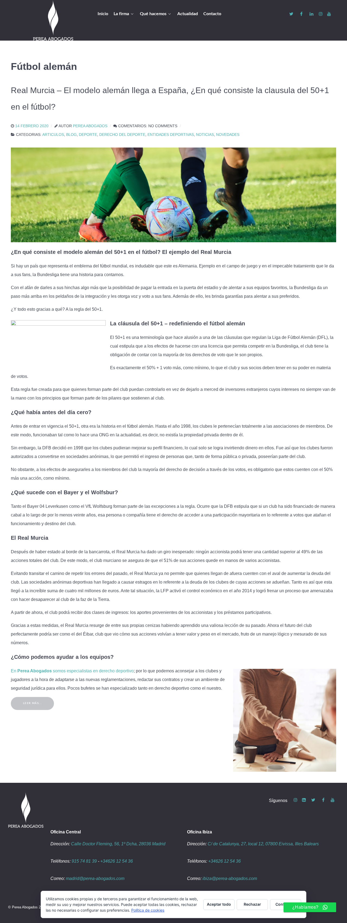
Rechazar (252, 904)
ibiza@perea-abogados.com (230, 878)
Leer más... (32, 703)
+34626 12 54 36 (116, 861)
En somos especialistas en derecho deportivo (72, 671)
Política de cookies (147, 910)
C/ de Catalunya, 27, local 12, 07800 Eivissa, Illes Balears (263, 844)
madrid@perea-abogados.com (95, 878)
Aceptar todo (219, 904)
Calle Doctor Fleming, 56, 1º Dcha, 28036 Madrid (118, 844)
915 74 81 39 (84, 861)
